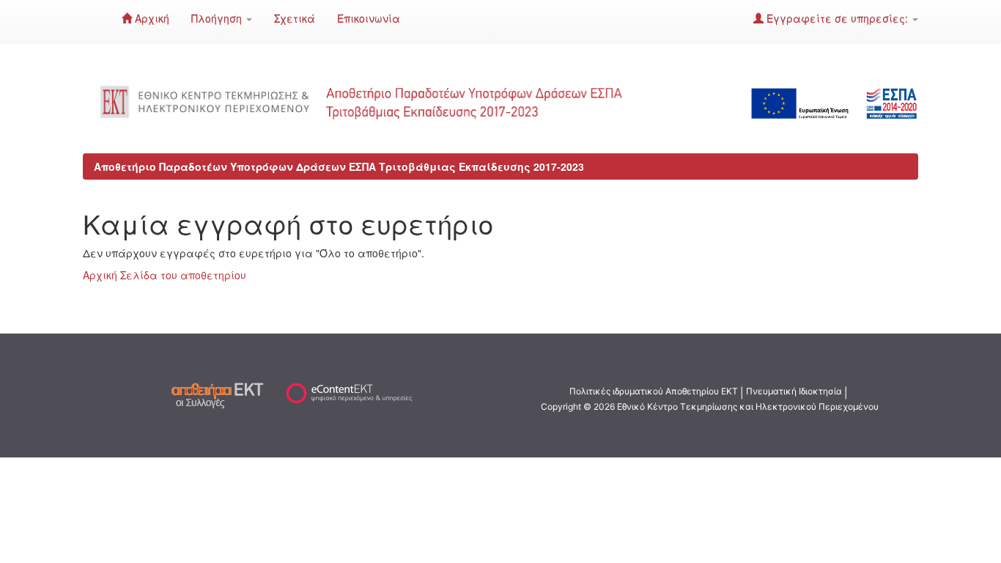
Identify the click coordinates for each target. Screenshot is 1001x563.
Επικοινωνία (368, 18)
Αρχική (150, 18)
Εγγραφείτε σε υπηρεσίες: (837, 18)
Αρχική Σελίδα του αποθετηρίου (164, 275)
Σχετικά (294, 18)
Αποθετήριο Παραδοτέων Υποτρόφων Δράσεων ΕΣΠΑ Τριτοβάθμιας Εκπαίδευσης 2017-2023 (339, 166)
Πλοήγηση (218, 18)
